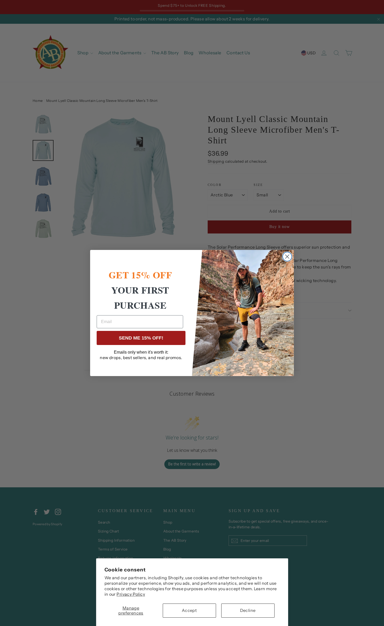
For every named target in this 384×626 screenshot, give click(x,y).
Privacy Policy (131, 594)
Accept (189, 610)
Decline (248, 610)
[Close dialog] (287, 256)
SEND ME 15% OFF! (141, 338)
